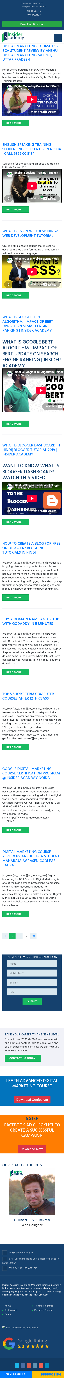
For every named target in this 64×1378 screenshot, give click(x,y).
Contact (9, 1314)
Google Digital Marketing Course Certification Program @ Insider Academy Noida (31, 773)
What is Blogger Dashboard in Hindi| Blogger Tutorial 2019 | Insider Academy (31, 449)
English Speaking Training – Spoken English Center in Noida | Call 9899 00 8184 (31, 149)
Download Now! (32, 1149)
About (8, 1305)
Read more (14, 123)
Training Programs (43, 1305)
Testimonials (11, 1310)
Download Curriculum (32, 1100)
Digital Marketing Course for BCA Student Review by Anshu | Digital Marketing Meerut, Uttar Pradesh (30, 52)
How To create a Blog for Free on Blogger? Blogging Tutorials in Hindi (31, 547)
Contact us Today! (22, 1058)
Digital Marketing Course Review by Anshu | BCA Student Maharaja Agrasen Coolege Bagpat (30, 858)
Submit (32, 1001)
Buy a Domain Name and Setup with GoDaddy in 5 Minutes (30, 621)
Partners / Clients (43, 1310)
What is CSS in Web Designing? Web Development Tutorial (30, 233)
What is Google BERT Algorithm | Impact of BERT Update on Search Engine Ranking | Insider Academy (27, 323)
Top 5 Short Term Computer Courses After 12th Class (28, 696)
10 (33, 935)
